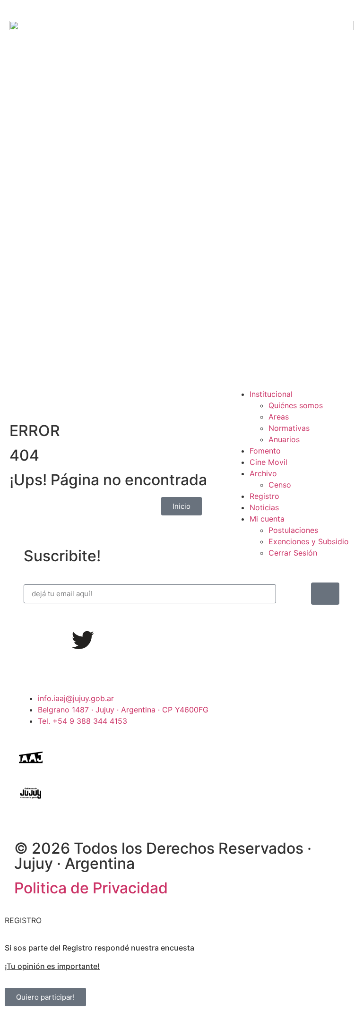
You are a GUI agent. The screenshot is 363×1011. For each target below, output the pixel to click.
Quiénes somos (295, 405)
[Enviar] (325, 594)
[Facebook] (31, 640)
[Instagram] (57, 640)
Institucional (271, 394)
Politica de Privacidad (91, 888)
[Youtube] (109, 640)
